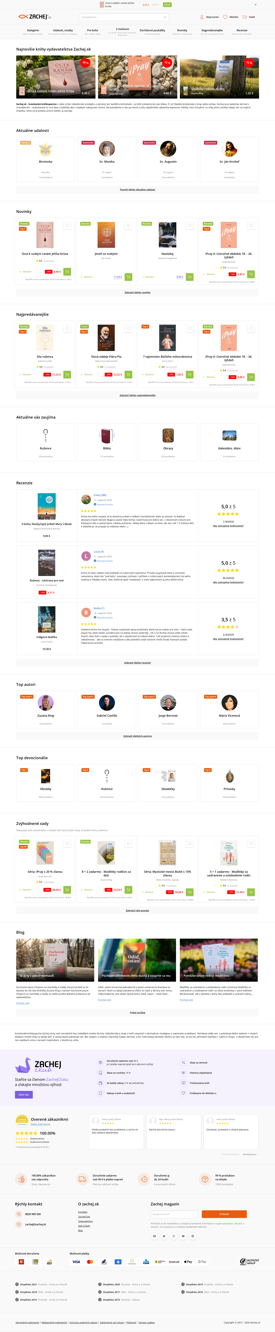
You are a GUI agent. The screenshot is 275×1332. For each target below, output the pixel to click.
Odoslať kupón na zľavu (137, 707)
